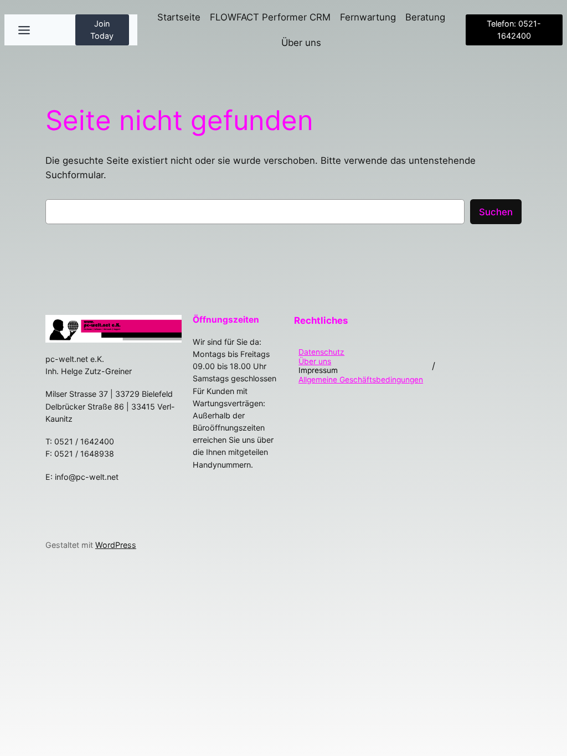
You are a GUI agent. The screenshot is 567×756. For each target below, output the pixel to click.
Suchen (496, 212)
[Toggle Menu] (24, 30)
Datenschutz (321, 352)
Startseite (178, 17)
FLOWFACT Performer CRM (270, 17)
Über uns (301, 42)
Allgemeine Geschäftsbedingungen (360, 379)
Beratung (425, 17)
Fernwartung (368, 17)
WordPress (115, 545)
